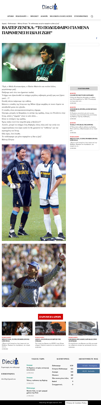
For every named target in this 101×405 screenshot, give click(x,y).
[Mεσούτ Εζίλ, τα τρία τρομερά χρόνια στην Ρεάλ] (17, 328)
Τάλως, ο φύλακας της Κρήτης (81, 125)
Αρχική (4, 23)
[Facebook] (96, 38)
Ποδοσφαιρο (12, 23)
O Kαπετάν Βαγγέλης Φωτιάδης (82, 95)
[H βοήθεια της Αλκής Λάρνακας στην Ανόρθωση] (84, 328)
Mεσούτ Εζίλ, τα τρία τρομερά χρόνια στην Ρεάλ (37, 392)
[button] (92, 16)
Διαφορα (73, 93)
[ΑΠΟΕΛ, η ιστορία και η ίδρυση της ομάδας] (50, 328)
